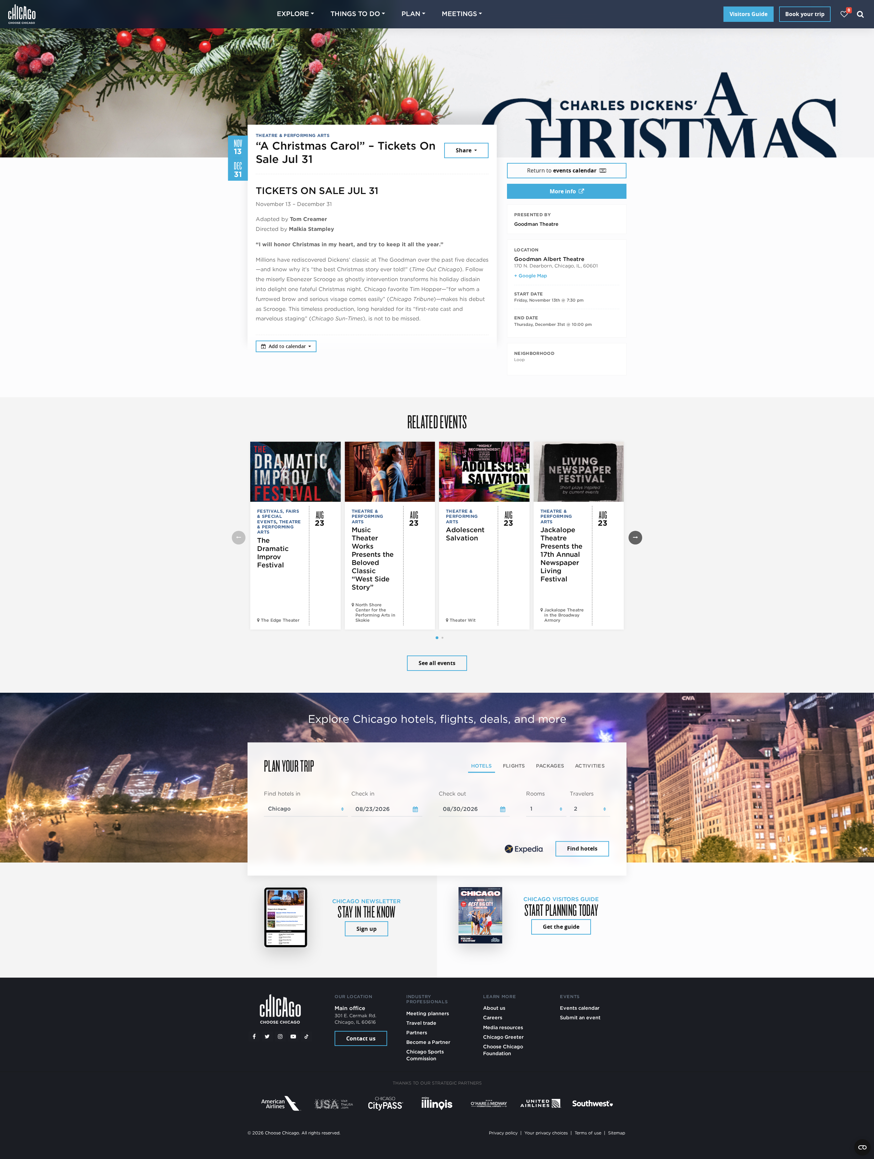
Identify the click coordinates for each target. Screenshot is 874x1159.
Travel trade (421, 1023)
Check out (452, 794)
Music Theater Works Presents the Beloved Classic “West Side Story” (373, 558)
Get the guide (561, 926)
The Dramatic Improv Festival (272, 552)
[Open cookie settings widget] (862, 1147)
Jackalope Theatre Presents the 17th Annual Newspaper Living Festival (561, 554)
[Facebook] (254, 1036)
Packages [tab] (550, 766)
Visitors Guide (748, 14)
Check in (363, 794)
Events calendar (580, 1008)
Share (464, 150)
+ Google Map (530, 275)
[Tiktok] (306, 1036)
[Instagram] (280, 1036)
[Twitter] (267, 1036)
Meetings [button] (459, 14)
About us (494, 1008)
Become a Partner (428, 1042)
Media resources (503, 1027)
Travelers (582, 794)
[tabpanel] (437, 824)
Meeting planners (427, 1013)
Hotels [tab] (481, 766)
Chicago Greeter (503, 1037)
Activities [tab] (590, 766)
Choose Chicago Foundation (503, 1050)
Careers (492, 1017)
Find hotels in (282, 794)
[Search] (860, 14)
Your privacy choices (546, 1132)
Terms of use (588, 1132)
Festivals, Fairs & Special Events (278, 516)
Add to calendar (288, 346)
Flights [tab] (514, 766)
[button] (437, 637)
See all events (437, 663)
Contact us (361, 1038)
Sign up (366, 929)
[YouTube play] (293, 1036)
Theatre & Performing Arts (292, 135)
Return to (561, 170)
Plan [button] (410, 14)
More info (563, 191)
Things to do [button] (355, 14)
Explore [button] (293, 14)
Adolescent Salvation (465, 534)
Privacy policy (503, 1132)
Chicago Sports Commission (425, 1055)
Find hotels (582, 848)
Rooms (535, 794)
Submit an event (580, 1017)
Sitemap (616, 1132)
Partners (416, 1032)
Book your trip (804, 14)
